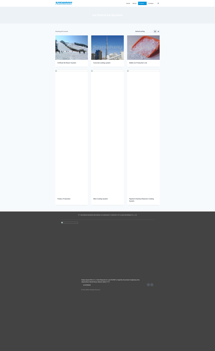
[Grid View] (155, 31)
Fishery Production (63, 199)
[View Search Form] (158, 3)
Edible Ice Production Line (138, 63)
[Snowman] (63, 3)
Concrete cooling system (101, 63)
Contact (150, 3)
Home (128, 3)
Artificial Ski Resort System (66, 63)
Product (141, 3)
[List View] (158, 31)
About (134, 3)
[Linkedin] (151, 284)
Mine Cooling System (100, 199)
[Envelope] (148, 284)
